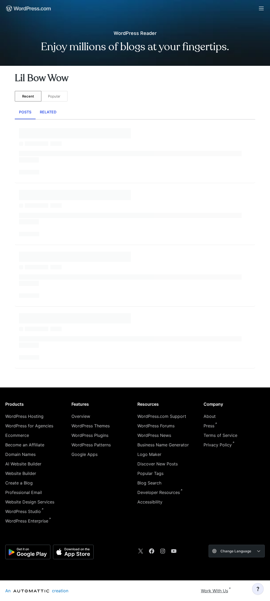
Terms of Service (220, 435)
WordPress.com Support (161, 416)
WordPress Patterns (91, 444)
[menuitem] (28, 8)
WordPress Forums (156, 425)
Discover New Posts (157, 463)
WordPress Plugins (89, 435)
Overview (80, 416)
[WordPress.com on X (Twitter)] (140, 551)
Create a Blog (19, 483)
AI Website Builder (23, 463)
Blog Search (149, 483)
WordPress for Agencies (29, 425)
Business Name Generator (163, 444)
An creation (36, 590)
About (210, 416)
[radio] (28, 96)
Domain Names (20, 454)
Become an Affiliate (24, 444)
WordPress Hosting (24, 416)
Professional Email (23, 492)
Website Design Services (29, 502)
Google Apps (84, 454)
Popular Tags (150, 473)
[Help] (258, 589)
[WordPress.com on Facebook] (151, 551)
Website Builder (20, 473)
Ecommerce (17, 435)
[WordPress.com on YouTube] (173, 551)
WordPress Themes (90, 425)
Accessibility (149, 502)
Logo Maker (149, 454)
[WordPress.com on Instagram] (162, 551)
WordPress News (154, 435)
